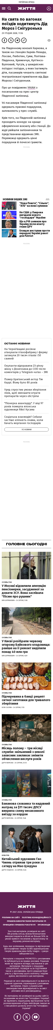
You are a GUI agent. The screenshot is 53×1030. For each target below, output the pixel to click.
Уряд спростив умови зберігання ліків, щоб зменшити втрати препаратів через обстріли (25, 393)
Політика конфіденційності (36, 917)
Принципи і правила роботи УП (19, 925)
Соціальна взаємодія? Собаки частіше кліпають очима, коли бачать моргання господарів (23, 420)
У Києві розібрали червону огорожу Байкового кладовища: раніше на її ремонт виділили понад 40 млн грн (26, 646)
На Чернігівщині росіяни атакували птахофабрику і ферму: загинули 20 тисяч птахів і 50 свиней (26, 353)
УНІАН (31, 87)
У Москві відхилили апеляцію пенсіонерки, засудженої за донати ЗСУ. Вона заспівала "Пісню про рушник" (24, 591)
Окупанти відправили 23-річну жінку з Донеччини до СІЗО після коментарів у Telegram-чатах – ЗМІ (26, 369)
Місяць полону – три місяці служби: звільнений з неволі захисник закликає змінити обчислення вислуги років (23, 753)
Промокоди (44, 925)
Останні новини (17, 343)
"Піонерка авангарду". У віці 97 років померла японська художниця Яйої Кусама (23, 406)
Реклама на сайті (11, 917)
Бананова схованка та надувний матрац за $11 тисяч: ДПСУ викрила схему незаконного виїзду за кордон (26, 809)
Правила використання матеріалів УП (26, 921)
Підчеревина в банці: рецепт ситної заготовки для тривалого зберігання (26, 700)
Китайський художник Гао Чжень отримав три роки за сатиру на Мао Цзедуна (23, 862)
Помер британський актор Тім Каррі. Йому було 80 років (23, 381)
